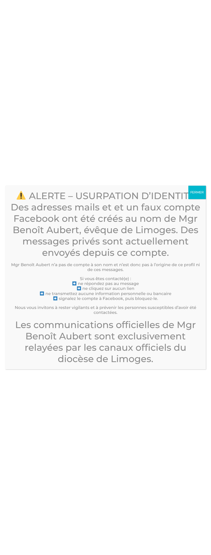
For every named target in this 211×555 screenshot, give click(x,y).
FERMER (197, 192)
